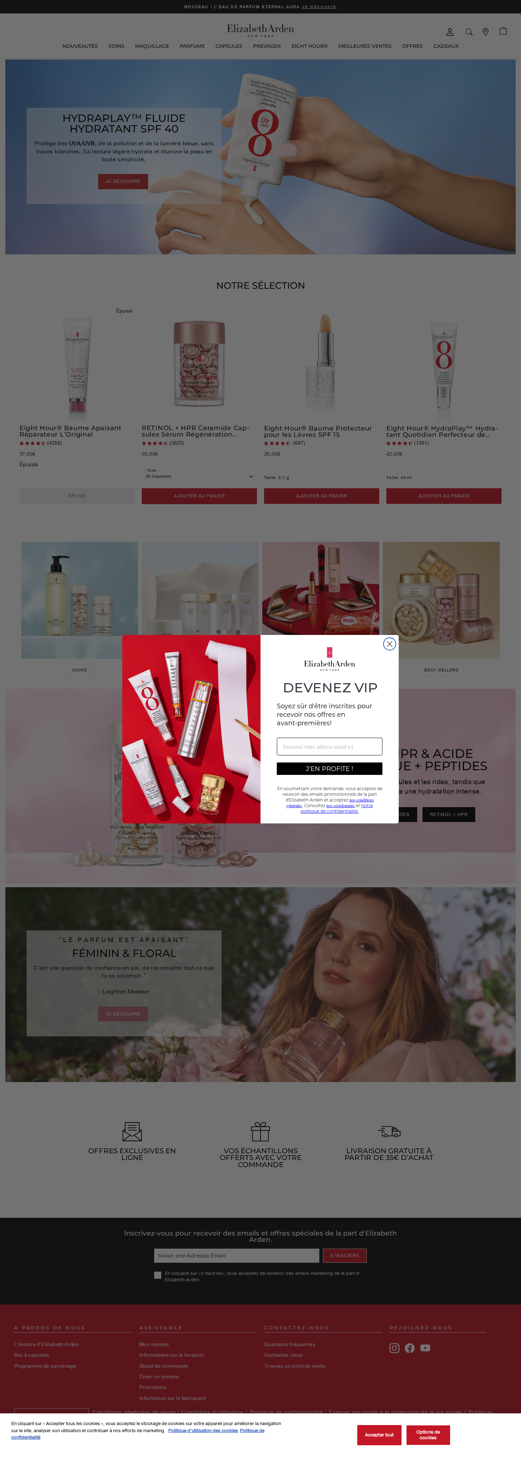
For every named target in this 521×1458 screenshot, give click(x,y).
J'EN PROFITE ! (329, 768)
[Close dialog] (389, 644)
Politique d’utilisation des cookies (203, 1430)
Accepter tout (379, 1435)
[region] (260, 1435)
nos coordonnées (340, 805)
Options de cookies (428, 1435)
